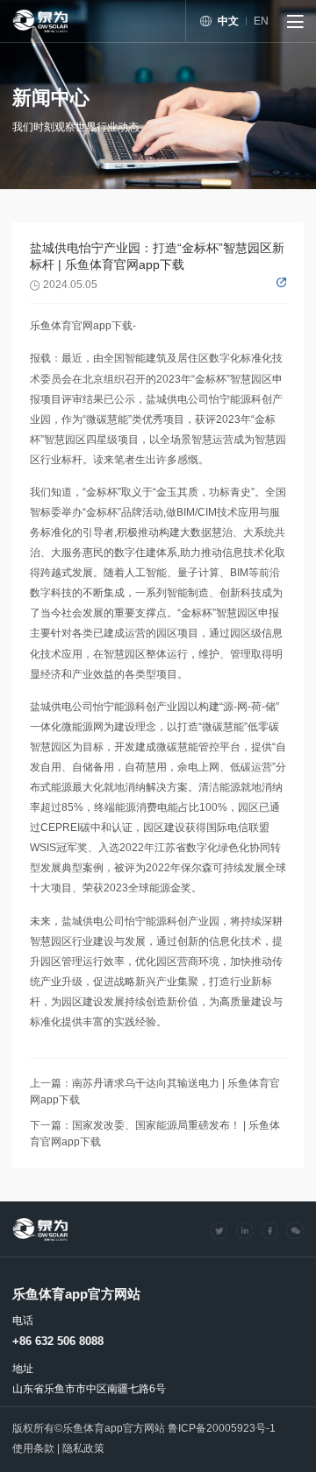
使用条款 (33, 1448)
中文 (228, 21)
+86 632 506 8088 (58, 1341)
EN (261, 21)
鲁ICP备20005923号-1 (222, 1428)
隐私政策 (83, 1448)
